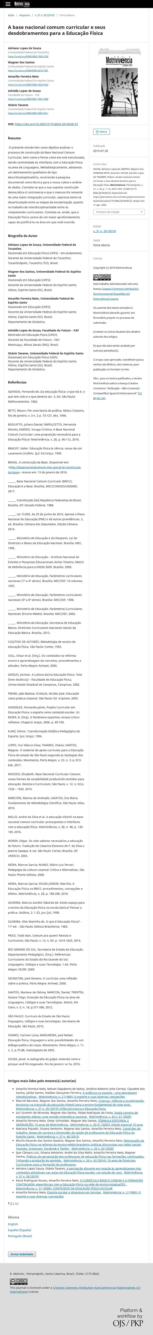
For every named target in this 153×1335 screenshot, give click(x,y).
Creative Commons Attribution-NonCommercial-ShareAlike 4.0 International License (116, 294)
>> (16, 1203)
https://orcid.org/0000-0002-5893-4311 (28, 113)
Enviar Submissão (22, 1254)
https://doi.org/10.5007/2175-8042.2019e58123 (46, 124)
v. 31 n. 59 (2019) (45, 15)
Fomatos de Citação (108, 212)
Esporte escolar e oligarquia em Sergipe (74, 1192)
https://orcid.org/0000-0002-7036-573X (28, 56)
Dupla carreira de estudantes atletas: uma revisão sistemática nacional (77, 1115)
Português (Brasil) (20, 1236)
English (13, 1224)
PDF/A (103, 132)
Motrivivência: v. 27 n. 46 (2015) (58, 1136)
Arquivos (24, 15)
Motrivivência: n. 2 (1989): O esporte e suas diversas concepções (82, 1097)
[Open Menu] (8, 4)
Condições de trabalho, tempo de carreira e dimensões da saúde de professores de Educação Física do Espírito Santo (78, 1132)
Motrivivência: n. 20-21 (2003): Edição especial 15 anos (106, 1125)
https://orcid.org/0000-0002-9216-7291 (28, 70)
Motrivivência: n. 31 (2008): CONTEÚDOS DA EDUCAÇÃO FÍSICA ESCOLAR (64, 1188)
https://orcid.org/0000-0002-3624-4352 (28, 85)
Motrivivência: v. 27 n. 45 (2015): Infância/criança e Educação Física (61, 1109)
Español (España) (19, 1230)
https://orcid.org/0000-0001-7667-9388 (28, 99)
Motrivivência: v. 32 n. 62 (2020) (93, 1148)
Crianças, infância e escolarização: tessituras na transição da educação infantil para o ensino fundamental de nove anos (80, 1103)
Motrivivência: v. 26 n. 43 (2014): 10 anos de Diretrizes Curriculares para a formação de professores (76, 1162)
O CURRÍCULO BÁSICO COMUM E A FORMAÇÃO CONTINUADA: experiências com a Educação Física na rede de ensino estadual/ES (79, 1182)
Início (11, 15)
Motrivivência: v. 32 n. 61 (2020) (110, 1117)
